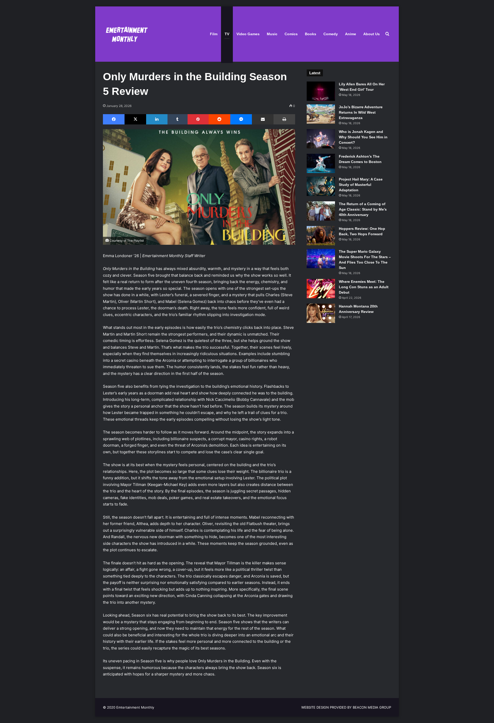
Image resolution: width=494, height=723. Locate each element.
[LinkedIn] (156, 119)
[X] (135, 119)
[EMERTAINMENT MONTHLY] (125, 34)
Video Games (248, 34)
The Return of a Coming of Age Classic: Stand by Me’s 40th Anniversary (363, 209)
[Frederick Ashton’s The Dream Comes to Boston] (321, 163)
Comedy (330, 34)
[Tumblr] (177, 119)
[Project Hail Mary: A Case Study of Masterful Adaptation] (321, 186)
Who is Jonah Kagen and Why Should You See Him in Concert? (363, 137)
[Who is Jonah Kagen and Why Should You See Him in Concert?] (321, 138)
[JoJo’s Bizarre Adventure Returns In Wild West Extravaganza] (321, 114)
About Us (371, 34)
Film (213, 34)
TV (227, 34)
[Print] (284, 119)
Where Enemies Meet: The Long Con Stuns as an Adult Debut (364, 286)
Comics (291, 34)
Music (272, 34)
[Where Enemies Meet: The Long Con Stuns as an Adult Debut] (321, 288)
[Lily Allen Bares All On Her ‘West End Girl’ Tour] (321, 91)
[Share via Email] (263, 119)
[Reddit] (219, 119)
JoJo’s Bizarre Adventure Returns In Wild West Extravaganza (361, 112)
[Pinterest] (198, 119)
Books (310, 34)
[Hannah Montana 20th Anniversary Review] (321, 313)
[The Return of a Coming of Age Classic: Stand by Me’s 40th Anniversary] (321, 211)
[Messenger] (241, 119)
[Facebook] (114, 119)
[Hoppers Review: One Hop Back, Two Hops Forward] (321, 235)
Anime (350, 34)
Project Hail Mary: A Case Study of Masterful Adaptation (361, 184)
